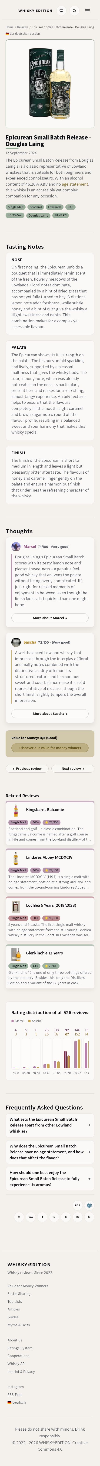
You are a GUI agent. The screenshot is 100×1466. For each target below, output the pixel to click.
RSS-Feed (15, 1395)
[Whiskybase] (89, 1205)
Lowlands (54, 207)
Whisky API (16, 1364)
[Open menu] (87, 11)
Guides (12, 1317)
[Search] (74, 11)
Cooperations (18, 1356)
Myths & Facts (18, 1325)
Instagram (15, 1387)
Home (9, 27)
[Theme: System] (61, 11)
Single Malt (15, 207)
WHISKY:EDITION (29, 1264)
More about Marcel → (50, 618)
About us (14, 1340)
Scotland (36, 207)
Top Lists (14, 1301)
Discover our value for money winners (50, 748)
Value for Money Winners (27, 1286)
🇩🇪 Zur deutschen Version (23, 33)
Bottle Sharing (19, 1294)
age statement (75, 184)
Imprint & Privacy (21, 1372)
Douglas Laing (38, 215)
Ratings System (19, 1348)
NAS (70, 207)
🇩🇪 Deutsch (16, 1402)
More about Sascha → (50, 714)
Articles (13, 1309)
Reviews (22, 27)
